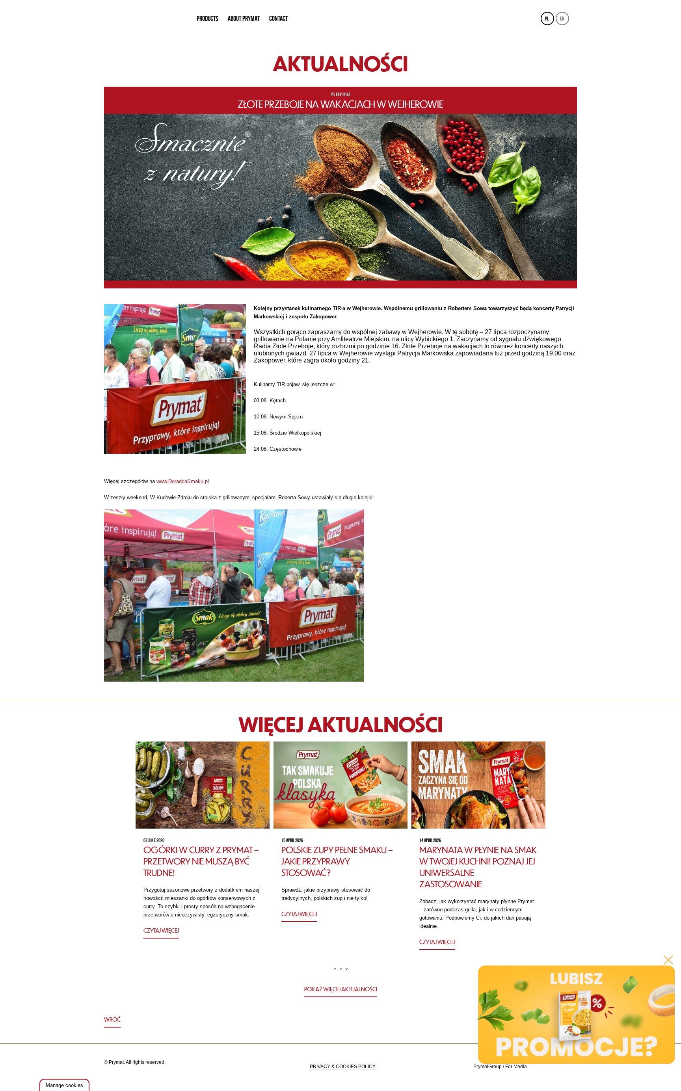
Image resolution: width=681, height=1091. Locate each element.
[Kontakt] (550, 1066)
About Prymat (244, 18)
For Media (516, 1066)
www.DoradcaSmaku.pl (182, 481)
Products (207, 18)
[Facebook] (569, 1066)
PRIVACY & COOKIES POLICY (343, 1066)
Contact (278, 18)
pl (547, 18)
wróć (112, 1019)
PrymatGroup (487, 1066)
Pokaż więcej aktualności (340, 988)
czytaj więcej (161, 930)
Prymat (145, 19)
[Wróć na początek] (340, 1020)
